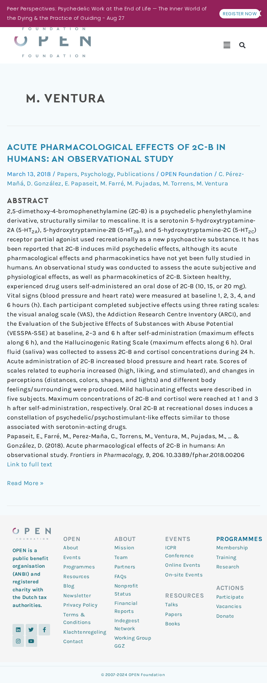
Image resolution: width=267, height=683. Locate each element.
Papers (67, 174)
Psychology (97, 174)
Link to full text (29, 464)
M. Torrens (178, 183)
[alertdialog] (133, 13)
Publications (136, 174)
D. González (44, 183)
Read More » (25, 482)
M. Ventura (212, 183)
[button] (227, 45)
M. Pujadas (143, 183)
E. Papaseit (81, 183)
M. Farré (112, 183)
